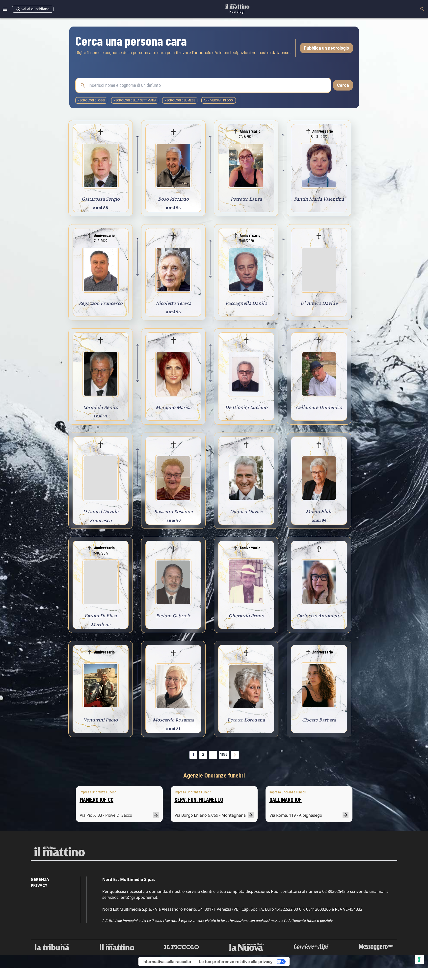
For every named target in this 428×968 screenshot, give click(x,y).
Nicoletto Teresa (173, 303)
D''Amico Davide (319, 303)
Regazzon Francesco (101, 303)
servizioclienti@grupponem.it (129, 897)
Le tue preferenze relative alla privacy (235, 961)
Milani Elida (319, 511)
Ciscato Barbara (319, 720)
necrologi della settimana (134, 100)
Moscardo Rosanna (173, 720)
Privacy (39, 885)
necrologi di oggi (91, 100)
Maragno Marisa (173, 407)
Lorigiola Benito (100, 407)
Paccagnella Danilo (246, 303)
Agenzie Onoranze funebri (214, 775)
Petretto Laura (246, 199)
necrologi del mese (179, 100)
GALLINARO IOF (285, 799)
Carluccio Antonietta (319, 615)
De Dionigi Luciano (246, 407)
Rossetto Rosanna (173, 511)
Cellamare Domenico (319, 407)
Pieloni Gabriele (173, 615)
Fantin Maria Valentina (319, 199)
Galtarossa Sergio (100, 199)
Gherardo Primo (246, 615)
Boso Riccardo (173, 199)
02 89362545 (334, 891)
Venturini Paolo (100, 720)
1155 (224, 754)
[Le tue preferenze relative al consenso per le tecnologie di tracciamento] (419, 959)
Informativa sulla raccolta (166, 961)
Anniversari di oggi (219, 100)
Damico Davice (246, 511)
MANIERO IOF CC (96, 799)
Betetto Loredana (246, 720)
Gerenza (40, 879)
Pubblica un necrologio (326, 48)
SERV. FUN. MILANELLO (199, 799)
